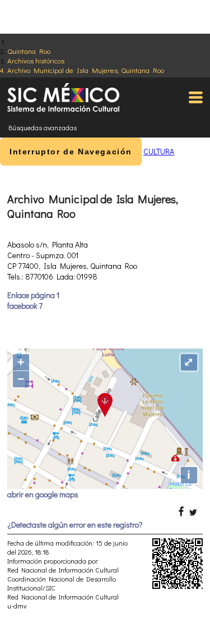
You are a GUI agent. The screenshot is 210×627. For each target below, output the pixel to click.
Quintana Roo (28, 51)
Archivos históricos (35, 60)
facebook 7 (25, 305)
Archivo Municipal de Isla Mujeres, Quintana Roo (85, 70)
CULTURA (158, 151)
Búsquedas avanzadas (42, 127)
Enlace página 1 (33, 295)
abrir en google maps (42, 494)
